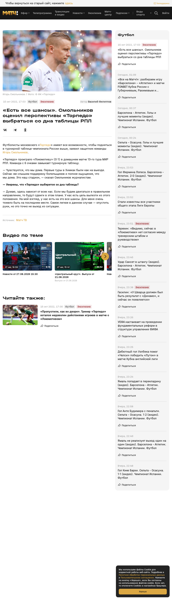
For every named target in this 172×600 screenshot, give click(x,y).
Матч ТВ (21, 220)
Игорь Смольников (15, 152)
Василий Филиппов (99, 101)
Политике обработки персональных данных (142, 575)
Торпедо (45, 145)
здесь (69, 3)
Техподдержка (163, 3)
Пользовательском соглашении (137, 577)
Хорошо (143, 591)
